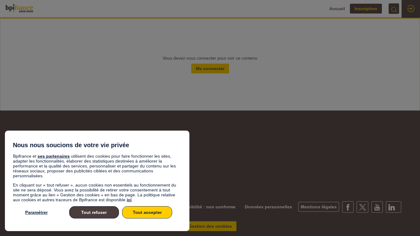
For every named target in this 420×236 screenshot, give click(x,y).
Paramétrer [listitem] (36, 212)
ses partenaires (54, 156)
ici (129, 199)
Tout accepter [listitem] (147, 212)
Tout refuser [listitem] (94, 212)
